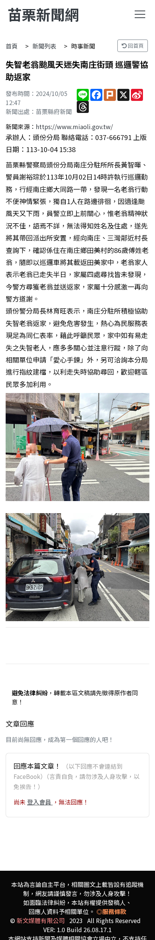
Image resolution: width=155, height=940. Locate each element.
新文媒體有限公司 (41, 920)
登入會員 (40, 801)
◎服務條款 (111, 911)
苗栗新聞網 (43, 14)
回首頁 (135, 45)
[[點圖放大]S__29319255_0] (77, 447)
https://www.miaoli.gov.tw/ (74, 126)
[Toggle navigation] (140, 14)
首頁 (12, 45)
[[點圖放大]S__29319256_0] (77, 567)
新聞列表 (44, 45)
